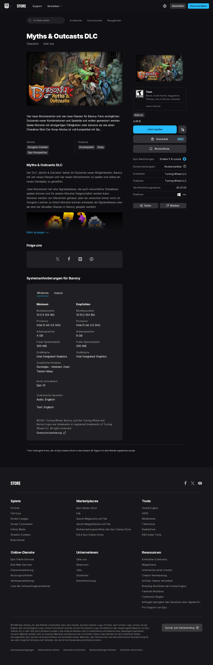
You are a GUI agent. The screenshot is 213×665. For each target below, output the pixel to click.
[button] (74, 232)
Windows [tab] (43, 293)
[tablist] (74, 293)
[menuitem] (76, 20)
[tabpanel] (74, 334)
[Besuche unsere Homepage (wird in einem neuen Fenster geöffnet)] (91, 259)
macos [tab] (58, 293)
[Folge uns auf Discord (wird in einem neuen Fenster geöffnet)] (80, 259)
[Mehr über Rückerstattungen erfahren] (184, 167)
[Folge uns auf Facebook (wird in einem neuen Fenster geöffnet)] (69, 259)
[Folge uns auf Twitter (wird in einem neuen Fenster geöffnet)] (57, 259)
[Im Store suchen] (30, 20)
